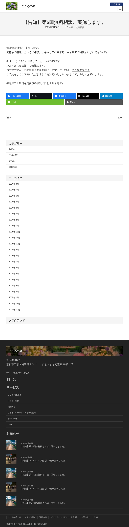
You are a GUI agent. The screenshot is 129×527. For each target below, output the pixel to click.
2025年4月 (14, 280)
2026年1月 (14, 226)
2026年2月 (14, 220)
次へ (120, 117)
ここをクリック (81, 69)
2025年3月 (14, 285)
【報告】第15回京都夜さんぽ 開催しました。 (43, 446)
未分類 (12, 161)
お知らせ (13, 149)
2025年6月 (14, 268)
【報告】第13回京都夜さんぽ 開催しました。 (43, 503)
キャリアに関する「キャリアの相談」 (65, 52)
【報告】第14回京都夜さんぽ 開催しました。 (43, 475)
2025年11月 (14, 238)
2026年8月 (14, 184)
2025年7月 (14, 261)
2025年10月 (14, 244)
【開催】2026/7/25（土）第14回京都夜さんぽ (42, 489)
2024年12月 (14, 303)
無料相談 (79, 27)
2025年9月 (14, 249)
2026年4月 (14, 208)
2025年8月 (14, 256)
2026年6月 (14, 196)
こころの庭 (28, 6)
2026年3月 (14, 214)
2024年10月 (14, 310)
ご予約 (116, 4)
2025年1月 (14, 297)
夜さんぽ (13, 155)
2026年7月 (14, 190)
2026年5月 (14, 202)
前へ (8, 117)
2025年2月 (14, 291)
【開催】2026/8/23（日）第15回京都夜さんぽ (42, 461)
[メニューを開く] (120, 8)
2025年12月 (14, 232)
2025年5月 (14, 273)
